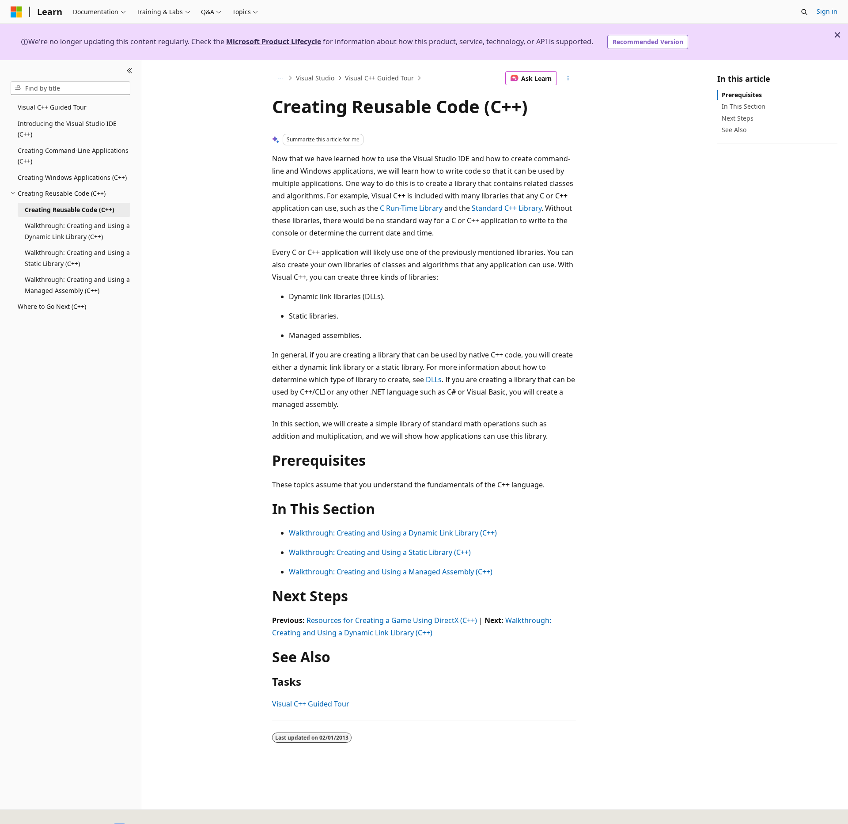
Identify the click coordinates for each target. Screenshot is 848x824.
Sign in (827, 11)
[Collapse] (129, 71)
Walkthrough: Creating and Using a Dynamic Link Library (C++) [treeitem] (77, 231)
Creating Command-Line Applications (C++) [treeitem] (73, 155)
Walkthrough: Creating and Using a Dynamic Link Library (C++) (393, 533)
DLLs (434, 379)
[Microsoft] (16, 12)
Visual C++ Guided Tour (379, 78)
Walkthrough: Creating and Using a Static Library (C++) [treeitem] (77, 258)
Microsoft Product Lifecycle (273, 41)
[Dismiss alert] (837, 35)
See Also (734, 129)
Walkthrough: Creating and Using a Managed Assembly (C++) (390, 572)
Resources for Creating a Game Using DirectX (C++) (392, 620)
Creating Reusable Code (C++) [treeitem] (69, 209)
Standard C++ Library (506, 208)
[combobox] (70, 88)
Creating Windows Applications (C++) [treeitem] (72, 177)
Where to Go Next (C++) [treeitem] (52, 306)
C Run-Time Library (411, 208)
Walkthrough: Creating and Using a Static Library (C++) (380, 552)
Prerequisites (742, 95)
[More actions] (568, 78)
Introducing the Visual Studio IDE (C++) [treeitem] (67, 128)
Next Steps (737, 118)
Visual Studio (315, 78)
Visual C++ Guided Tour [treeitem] (52, 107)
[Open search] (804, 12)
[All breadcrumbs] (280, 78)
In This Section (743, 106)
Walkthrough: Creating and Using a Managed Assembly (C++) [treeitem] (77, 285)
